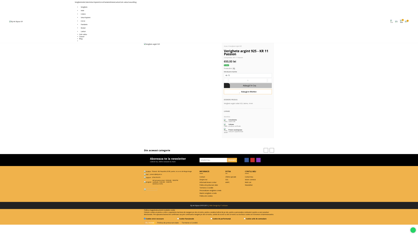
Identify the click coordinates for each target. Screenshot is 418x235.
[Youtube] (252, 160)
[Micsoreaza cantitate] (226, 80)
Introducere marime (230, 72)
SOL (226, 180)
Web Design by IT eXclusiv (218, 205)
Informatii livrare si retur (208, 182)
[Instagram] (258, 160)
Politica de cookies (206, 196)
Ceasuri (130, 2)
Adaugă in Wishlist (249, 92)
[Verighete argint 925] (152, 44)
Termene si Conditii (206, 188)
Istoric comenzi (250, 180)
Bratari (112, 2)
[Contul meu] (397, 21)
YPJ (234, 68)
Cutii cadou (124, 2)
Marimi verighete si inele (208, 193)
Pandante (107, 2)
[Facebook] (246, 160)
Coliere (87, 2)
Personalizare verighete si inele (210, 190)
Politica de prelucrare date (209, 185)
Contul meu (249, 177)
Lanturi (117, 2)
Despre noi (203, 180)
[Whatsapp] (413, 230)
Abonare (232, 160)
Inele (83, 2)
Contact (202, 177)
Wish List (248, 182)
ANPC (227, 182)
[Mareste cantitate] (270, 80)
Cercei (101, 2)
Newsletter (249, 185)
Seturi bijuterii (94, 2)
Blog (134, 2)
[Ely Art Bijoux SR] (16, 21)
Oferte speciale (230, 177)
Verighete (78, 2)
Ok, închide (149, 223)
